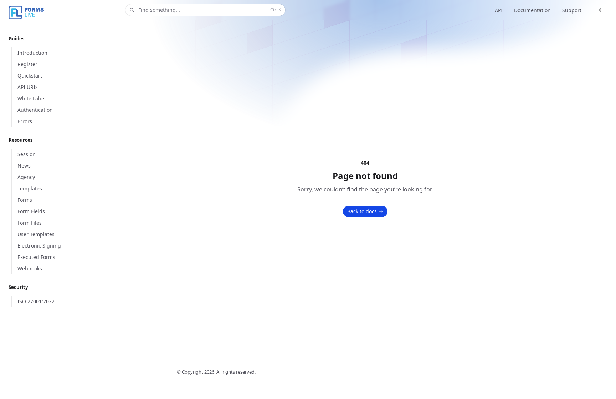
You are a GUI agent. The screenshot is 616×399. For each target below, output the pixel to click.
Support (571, 10)
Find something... (209, 9)
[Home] (62, 13)
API (499, 10)
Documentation (532, 10)
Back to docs (362, 211)
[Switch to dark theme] (600, 10)
